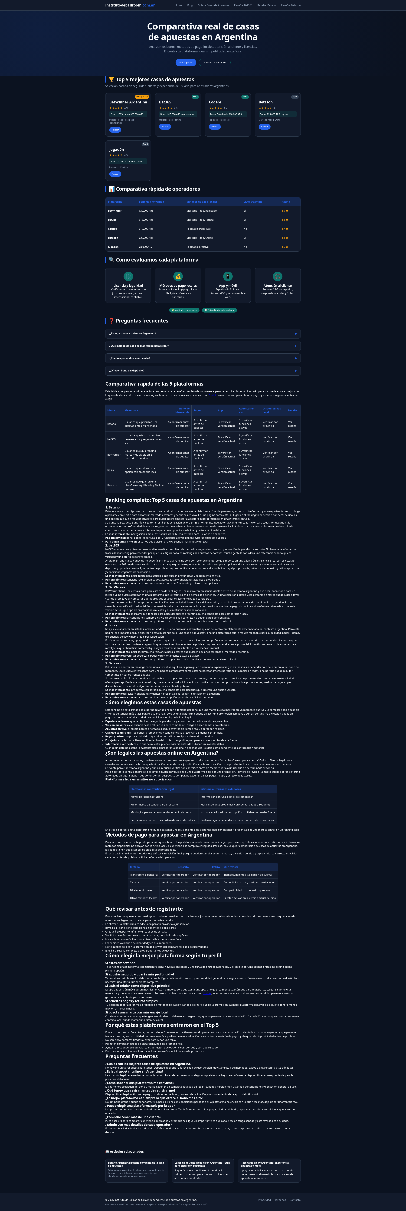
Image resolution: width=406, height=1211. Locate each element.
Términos (280, 1200)
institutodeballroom (130, 5)
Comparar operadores (215, 62)
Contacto (295, 1200)
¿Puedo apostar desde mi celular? (130, 358)
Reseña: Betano (266, 5)
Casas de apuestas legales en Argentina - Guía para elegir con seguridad (202, 1164)
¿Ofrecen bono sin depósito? (126, 370)
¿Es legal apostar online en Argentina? (132, 333)
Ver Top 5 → (185, 62)
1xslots (213, 395)
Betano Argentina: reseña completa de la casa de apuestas (136, 1164)
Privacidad (264, 1200)
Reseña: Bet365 (243, 5)
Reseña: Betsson (291, 5)
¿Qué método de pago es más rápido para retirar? (139, 346)
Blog (190, 5)
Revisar (115, 129)
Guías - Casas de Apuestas (213, 5)
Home (178, 5)
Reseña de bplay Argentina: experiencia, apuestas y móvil (265, 1164)
